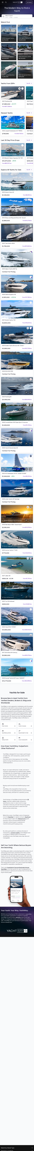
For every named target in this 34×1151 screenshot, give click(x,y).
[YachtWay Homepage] (17, 2)
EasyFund (27, 817)
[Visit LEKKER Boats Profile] (31, 558)
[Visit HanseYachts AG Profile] (31, 354)
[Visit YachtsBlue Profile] (22, 88)
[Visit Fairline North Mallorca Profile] (31, 277)
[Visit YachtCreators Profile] (31, 175)
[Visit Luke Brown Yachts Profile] (31, 200)
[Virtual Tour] (19, 88)
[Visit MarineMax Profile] (31, 251)
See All (28, 83)
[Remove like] (22, 97)
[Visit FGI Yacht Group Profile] (31, 226)
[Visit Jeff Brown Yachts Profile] (31, 507)
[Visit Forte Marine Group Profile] (31, 405)
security (18, 917)
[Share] (18, 97)
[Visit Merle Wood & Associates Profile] (31, 584)
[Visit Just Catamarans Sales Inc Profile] (22, 118)
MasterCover (22, 818)
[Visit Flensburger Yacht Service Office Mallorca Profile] (31, 609)
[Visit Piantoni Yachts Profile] (31, 302)
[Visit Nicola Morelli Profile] (31, 533)
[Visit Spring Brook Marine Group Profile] (31, 430)
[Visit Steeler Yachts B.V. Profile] (31, 328)
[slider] (17, 97)
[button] (17, 1148)
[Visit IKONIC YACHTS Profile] (22, 145)
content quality (15, 832)
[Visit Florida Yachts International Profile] (31, 635)
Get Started (29, 2)
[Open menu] (3, 2)
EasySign (10, 817)
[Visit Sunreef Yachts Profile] (31, 660)
